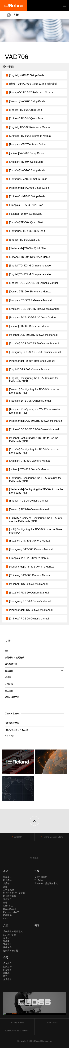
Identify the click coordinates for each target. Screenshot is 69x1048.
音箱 (5, 902)
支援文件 (7, 938)
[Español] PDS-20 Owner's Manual (29, 592)
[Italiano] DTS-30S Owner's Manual (29, 469)
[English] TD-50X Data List (24, 239)
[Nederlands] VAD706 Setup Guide (29, 187)
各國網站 (18, 837)
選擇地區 (34, 858)
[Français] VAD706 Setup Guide (27, 144)
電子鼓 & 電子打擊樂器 (14, 893)
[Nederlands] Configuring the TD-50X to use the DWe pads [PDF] (36, 491)
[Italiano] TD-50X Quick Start (25, 213)
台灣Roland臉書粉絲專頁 (46, 883)
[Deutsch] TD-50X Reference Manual (30, 291)
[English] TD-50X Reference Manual (29, 127)
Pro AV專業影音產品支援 (16, 730)
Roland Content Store (53, 837)
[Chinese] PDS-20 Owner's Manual (29, 618)
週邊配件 (7, 915)
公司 (5, 957)
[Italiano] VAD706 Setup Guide (26, 153)
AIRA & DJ (8, 906)
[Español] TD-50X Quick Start (26, 222)
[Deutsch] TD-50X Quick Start (26, 161)
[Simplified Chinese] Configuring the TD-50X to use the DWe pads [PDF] (36, 520)
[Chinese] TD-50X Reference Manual (30, 136)
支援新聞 (9, 684)
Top (6, 651)
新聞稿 (6, 973)
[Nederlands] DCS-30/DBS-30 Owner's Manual (36, 420)
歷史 (5, 976)
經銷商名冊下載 (12, 697)
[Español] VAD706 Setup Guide (27, 170)
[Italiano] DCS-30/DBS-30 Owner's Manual (33, 335)
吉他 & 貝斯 (8, 890)
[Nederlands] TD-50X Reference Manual (32, 361)
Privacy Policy (17, 1022)
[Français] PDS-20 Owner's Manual (29, 558)
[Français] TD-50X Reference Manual (30, 300)
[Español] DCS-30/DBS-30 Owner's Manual (34, 343)
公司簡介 (7, 963)
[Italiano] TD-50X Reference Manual (29, 326)
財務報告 (7, 970)
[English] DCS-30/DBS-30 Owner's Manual (33, 283)
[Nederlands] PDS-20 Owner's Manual (31, 610)
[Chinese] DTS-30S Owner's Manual (30, 575)
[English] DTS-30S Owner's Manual (29, 369)
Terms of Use (52, 1022)
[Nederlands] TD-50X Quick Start (28, 248)
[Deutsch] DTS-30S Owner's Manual (29, 460)
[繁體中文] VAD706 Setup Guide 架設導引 (33, 84)
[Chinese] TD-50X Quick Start (26, 118)
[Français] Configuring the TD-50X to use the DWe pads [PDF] (34, 411)
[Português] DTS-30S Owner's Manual (31, 549)
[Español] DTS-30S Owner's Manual (29, 540)
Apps (5, 918)
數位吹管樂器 (9, 896)
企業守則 (7, 979)
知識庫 (8, 677)
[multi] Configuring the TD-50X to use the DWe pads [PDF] (35, 531)
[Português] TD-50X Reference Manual (31, 92)
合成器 (6, 883)
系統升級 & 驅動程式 (14, 657)
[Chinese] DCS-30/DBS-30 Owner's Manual (34, 429)
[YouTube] (35, 849)
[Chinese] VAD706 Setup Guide (27, 196)
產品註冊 (9, 690)
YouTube (38, 880)
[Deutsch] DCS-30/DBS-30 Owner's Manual (34, 309)
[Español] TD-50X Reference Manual (30, 257)
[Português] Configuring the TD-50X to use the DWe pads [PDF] (35, 480)
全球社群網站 (40, 877)
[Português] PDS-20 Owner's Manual (30, 601)
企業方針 (7, 966)
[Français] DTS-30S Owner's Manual (30, 400)
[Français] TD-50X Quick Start (26, 205)
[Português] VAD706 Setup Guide (28, 179)
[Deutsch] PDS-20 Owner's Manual (29, 509)
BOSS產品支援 (12, 723)
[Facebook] (28, 849)
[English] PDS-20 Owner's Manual (28, 500)
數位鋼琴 (7, 880)
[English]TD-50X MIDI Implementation (30, 265)
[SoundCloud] (41, 849)
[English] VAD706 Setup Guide (26, 75)
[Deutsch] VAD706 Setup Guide (27, 101)
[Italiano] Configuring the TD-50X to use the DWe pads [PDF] (33, 440)
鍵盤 (5, 886)
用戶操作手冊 (11, 664)
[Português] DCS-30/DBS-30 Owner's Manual (35, 352)
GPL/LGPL (10, 736)
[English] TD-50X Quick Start (25, 110)
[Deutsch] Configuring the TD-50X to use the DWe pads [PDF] (34, 391)
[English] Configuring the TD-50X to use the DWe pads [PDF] (34, 380)
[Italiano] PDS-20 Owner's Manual (28, 584)
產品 (5, 871)
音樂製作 (7, 899)
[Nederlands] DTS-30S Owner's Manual (31, 566)
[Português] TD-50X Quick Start (27, 231)
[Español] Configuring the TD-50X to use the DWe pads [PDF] (34, 451)
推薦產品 (7, 877)
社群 (36, 871)
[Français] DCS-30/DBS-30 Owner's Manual (34, 317)
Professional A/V (11, 912)
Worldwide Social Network (17, 1031)
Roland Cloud (9, 909)
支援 (16, 15)
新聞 (36, 925)
